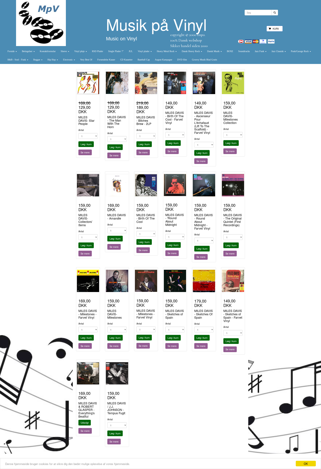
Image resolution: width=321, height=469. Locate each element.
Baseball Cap (144, 59)
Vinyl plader (144, 51)
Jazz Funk (260, 51)
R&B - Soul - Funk (17, 59)
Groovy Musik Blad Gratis (204, 59)
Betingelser (27, 51)
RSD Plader (97, 51)
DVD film (182, 59)
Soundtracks (244, 51)
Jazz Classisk (278, 51)
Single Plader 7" (116, 51)
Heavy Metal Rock (166, 51)
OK (306, 463)
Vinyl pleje (79, 51)
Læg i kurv (86, 144)
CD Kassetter (126, 59)
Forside (11, 51)
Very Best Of (86, 59)
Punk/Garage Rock (300, 51)
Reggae (37, 59)
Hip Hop (51, 59)
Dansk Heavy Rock (191, 51)
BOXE (230, 51)
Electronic (68, 59)
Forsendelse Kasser (106, 59)
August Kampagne (163, 59)
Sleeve (64, 51)
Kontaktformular (48, 51)
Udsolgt (85, 422)
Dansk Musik (213, 51)
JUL (131, 51)
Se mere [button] (85, 152)
